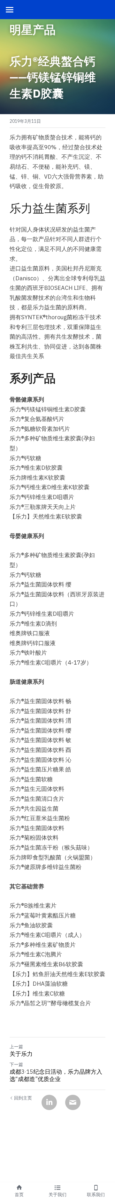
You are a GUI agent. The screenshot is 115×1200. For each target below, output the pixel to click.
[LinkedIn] (49, 1102)
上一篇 (16, 1046)
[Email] (72, 1102)
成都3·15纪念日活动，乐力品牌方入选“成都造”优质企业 (56, 1075)
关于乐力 (21, 1053)
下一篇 (16, 1064)
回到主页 (23, 1098)
